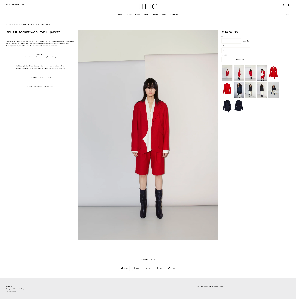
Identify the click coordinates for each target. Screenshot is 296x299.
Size (222, 36)
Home (8, 24)
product (17, 24)
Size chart (246, 41)
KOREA (9, 5)
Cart (287, 14)
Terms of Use (11, 291)
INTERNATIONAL (20, 5)
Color (223, 46)
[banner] (148, 6)
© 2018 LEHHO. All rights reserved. (210, 286)
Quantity (224, 55)
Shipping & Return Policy (15, 289)
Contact (9, 286)
